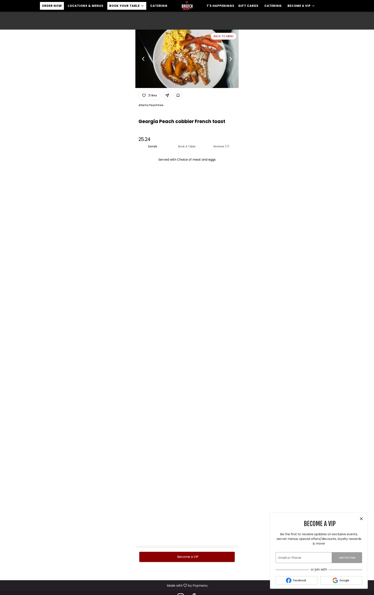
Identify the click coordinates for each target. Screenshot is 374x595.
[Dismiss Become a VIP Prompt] (361, 518)
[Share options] (167, 95)
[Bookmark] (178, 95)
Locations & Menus (85, 6)
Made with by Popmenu (105, 585)
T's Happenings (220, 6)
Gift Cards (248, 6)
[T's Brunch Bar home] (187, 6)
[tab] (152, 146)
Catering (159, 6)
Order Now (52, 6)
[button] (126, 6)
